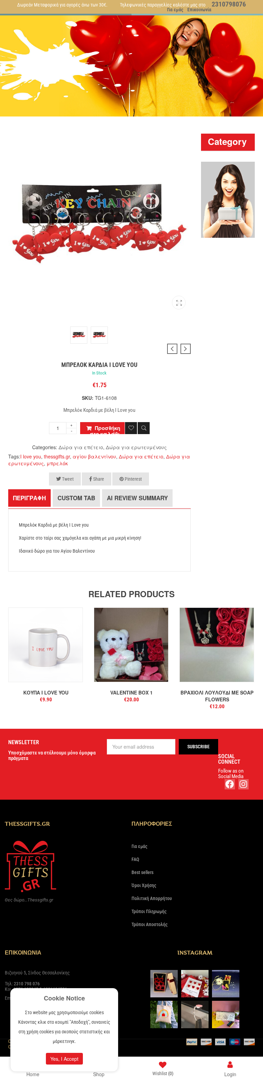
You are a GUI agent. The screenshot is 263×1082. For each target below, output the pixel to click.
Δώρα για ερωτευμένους (136, 447)
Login (230, 1074)
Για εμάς (175, 9)
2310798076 (229, 4)
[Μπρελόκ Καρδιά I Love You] (178, 302)
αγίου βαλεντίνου (94, 456)
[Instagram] (243, 784)
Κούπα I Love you (45, 692)
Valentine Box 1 (131, 692)
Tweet (67, 479)
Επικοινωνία (199, 9)
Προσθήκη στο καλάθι (105, 429)
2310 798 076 (27, 983)
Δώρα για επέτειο (81, 447)
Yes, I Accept (64, 1058)
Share (98, 479)
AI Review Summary (137, 498)
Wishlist (162, 1073)
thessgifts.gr (57, 456)
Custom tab (76, 498)
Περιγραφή (29, 498)
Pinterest (133, 479)
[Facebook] (230, 784)
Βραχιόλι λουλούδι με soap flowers (216, 696)
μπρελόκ (57, 463)
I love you (30, 456)
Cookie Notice (64, 998)
